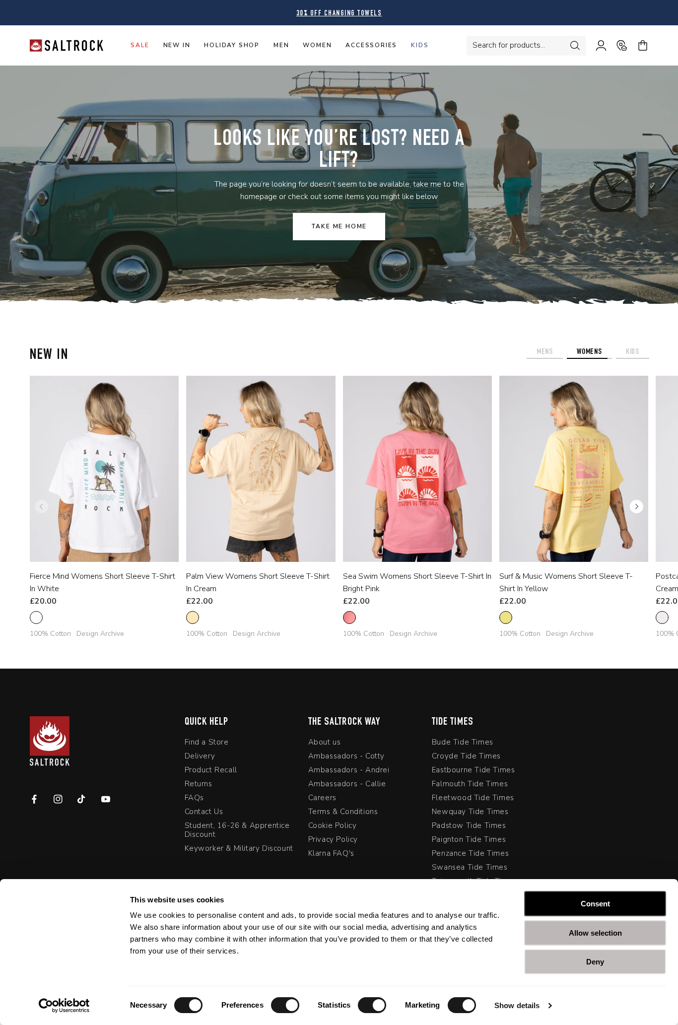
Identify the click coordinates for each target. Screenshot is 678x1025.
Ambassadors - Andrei (349, 770)
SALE (140, 45)
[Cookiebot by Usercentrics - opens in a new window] (64, 1005)
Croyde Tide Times (466, 756)
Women (317, 45)
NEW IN (177, 45)
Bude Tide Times (462, 742)
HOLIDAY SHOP (232, 45)
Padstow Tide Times (469, 825)
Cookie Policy (332, 825)
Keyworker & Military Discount (239, 848)
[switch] (285, 1005)
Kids (419, 45)
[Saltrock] (66, 45)
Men (281, 45)
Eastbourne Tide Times (473, 770)
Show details (517, 1005)
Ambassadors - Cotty (346, 756)
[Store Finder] (617, 46)
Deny (595, 961)
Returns (198, 784)
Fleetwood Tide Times (473, 798)
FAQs (194, 798)
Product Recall (211, 770)
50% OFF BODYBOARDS (424, 13)
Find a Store (207, 742)
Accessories (371, 45)
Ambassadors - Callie (347, 784)
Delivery (200, 756)
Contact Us (204, 812)
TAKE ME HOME (339, 226)
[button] (636, 506)
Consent (595, 903)
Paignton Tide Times (469, 839)
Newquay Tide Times (470, 812)
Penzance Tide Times (470, 853)
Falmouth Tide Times (470, 784)
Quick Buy (97, 548)
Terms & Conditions (343, 812)
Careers (322, 798)
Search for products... (509, 45)
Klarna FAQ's (331, 853)
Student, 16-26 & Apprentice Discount (237, 829)
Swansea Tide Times (470, 867)
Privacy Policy (333, 839)
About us (324, 742)
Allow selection (595, 933)
